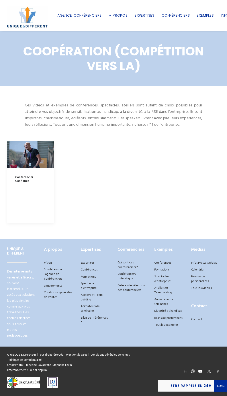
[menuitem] (79, 15)
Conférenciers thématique (126, 276)
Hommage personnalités (200, 279)
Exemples (205, 15)
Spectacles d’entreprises (162, 279)
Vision (48, 263)
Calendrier (197, 269)
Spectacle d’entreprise (89, 285)
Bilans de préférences (168, 318)
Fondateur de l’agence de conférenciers (53, 274)
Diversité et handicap (168, 311)
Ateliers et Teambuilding (163, 290)
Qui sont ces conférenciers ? (127, 265)
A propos (118, 15)
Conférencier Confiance (24, 179)
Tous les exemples (166, 325)
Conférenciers (176, 15)
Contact (196, 319)
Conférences (89, 269)
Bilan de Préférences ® (94, 320)
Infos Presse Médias (204, 263)
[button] (30, 154)
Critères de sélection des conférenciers (131, 287)
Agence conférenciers (79, 15)
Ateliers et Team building (92, 297)
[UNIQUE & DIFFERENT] (27, 15)
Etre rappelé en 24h (190, 385)
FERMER (220, 386)
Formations (88, 276)
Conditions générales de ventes (58, 295)
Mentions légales (76, 355)
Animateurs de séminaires (90, 308)
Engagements (53, 286)
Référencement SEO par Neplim (27, 370)
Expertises (145, 15)
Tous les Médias (201, 288)
